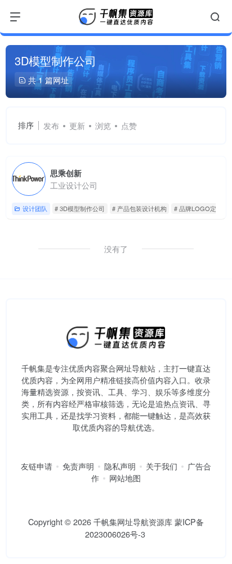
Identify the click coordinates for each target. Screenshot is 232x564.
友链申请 (36, 466)
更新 (77, 125)
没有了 (116, 248)
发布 (51, 125)
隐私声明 (120, 466)
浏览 (103, 125)
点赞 (129, 125)
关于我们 (161, 466)
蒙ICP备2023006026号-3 (144, 528)
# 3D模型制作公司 (80, 208)
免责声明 (78, 466)
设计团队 (35, 208)
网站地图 (125, 478)
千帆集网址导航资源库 (132, 521)
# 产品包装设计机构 (139, 208)
